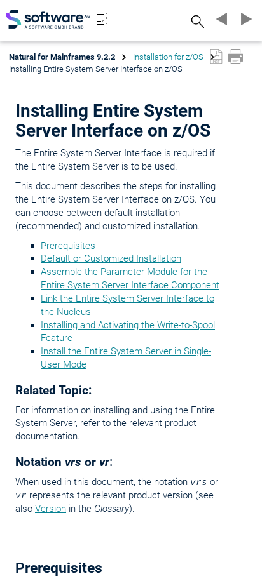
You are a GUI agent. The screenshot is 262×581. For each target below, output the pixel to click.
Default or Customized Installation (111, 258)
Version (50, 508)
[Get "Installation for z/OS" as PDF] (216, 56)
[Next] (244, 19)
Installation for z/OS (168, 57)
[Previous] (220, 19)
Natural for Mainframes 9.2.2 (62, 57)
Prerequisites (68, 245)
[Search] (196, 21)
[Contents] (102, 19)
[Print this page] (235, 56)
